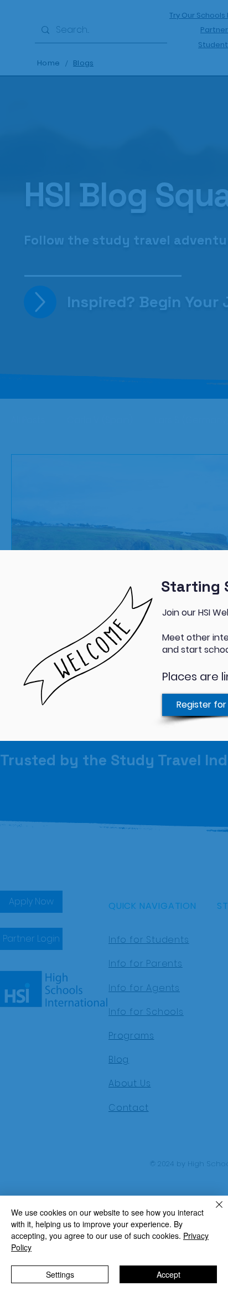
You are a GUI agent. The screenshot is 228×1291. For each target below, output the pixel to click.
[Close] (212, 1211)
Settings (60, 1274)
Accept (168, 1274)
